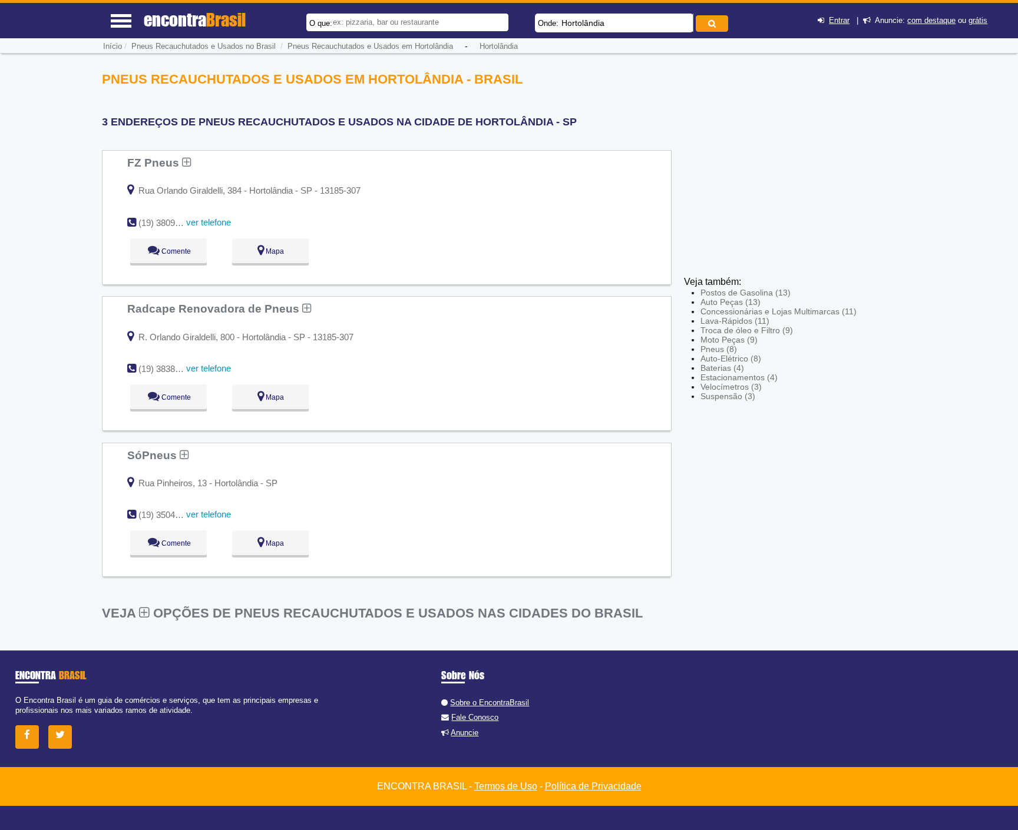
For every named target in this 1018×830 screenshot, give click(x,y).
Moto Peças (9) (729, 339)
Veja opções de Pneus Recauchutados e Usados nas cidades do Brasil (372, 613)
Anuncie (464, 732)
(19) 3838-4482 (167, 369)
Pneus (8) (718, 349)
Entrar (839, 20)
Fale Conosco (474, 717)
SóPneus (153, 455)
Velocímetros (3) (731, 386)
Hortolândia (582, 23)
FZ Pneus (154, 162)
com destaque (931, 20)
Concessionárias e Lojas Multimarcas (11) (778, 311)
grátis (978, 20)
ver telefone (208, 222)
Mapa (274, 251)
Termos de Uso (505, 786)
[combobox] (614, 23)
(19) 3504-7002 (167, 515)
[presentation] (691, 23)
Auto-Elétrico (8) (730, 358)
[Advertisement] (770, 153)
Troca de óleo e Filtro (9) (746, 330)
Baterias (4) (722, 368)
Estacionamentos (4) (739, 377)
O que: (320, 23)
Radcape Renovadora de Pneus (214, 308)
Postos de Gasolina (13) (745, 292)
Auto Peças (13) (730, 302)
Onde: (548, 23)
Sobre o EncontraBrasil (489, 702)
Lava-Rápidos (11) (734, 321)
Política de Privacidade (593, 786)
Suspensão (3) (727, 396)
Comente (175, 251)
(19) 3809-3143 (167, 223)
